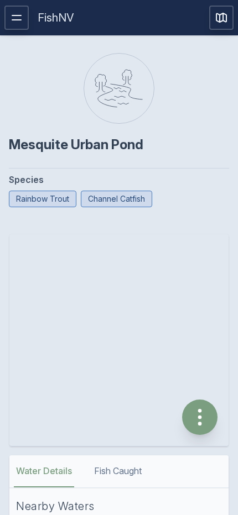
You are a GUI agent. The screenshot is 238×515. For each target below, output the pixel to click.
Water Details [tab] (44, 470)
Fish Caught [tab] (118, 470)
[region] (119, 340)
